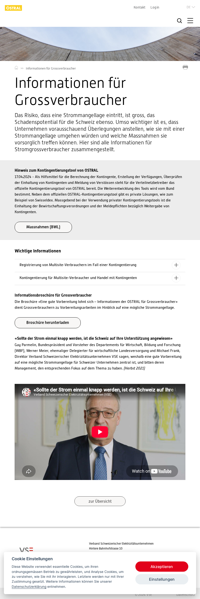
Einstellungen (162, 579)
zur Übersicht (100, 501)
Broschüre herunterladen (47, 322)
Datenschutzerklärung (29, 587)
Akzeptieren (161, 566)
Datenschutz (185, 595)
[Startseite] (13, 8)
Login (154, 7)
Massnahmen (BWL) (43, 227)
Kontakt (139, 7)
